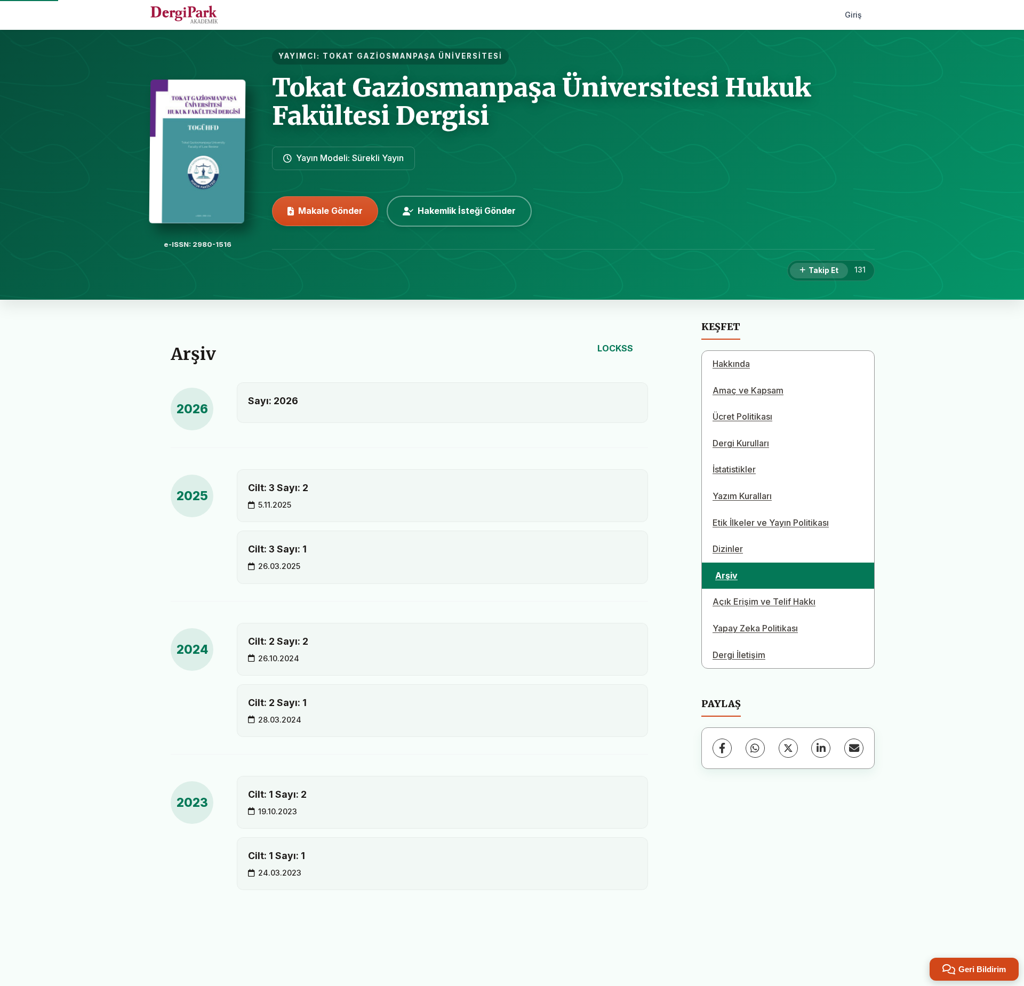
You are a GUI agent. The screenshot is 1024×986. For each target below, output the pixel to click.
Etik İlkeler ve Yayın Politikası (771, 522)
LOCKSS (615, 348)
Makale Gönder (330, 210)
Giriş (853, 14)
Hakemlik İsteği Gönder (467, 210)
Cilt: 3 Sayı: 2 (278, 487)
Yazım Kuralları (742, 496)
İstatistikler (734, 469)
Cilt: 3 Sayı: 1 (277, 549)
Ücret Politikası (742, 416)
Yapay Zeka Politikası (755, 628)
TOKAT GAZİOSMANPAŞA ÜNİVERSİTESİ (412, 56)
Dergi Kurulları (741, 443)
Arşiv (726, 575)
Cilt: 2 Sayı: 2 (278, 641)
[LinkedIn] (820, 748)
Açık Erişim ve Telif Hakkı (764, 601)
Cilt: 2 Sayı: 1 (277, 702)
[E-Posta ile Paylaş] (853, 748)
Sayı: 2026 (273, 400)
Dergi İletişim (739, 655)
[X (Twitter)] (788, 748)
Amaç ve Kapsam (748, 390)
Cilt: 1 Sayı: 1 (276, 855)
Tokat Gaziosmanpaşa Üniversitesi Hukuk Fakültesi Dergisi (541, 101)
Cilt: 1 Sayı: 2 (277, 794)
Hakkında (731, 363)
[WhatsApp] (755, 748)
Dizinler (728, 548)
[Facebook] (722, 748)
